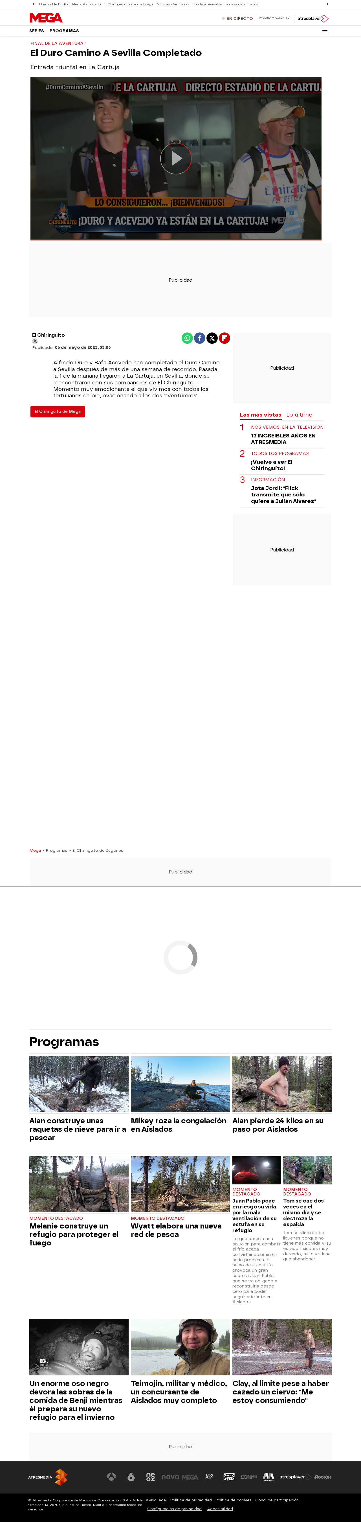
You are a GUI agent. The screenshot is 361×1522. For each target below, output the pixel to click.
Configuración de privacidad (174, 1509)
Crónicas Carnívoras (172, 4)
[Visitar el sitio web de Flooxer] (322, 1477)
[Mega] (64, 18)
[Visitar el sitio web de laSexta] (131, 1477)
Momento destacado (56, 1218)
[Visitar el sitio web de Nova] (170, 1477)
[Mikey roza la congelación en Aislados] (180, 1085)
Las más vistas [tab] (260, 414)
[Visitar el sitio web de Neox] (150, 1477)
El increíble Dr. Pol (54, 4)
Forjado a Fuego (140, 4)
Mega (35, 850)
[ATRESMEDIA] (48, 1477)
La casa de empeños (241, 4)
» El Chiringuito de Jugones (96, 850)
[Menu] (325, 30)
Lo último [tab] (299, 414)
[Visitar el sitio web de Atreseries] (209, 1477)
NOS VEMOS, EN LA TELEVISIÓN (287, 427)
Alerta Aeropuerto (86, 4)
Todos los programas (280, 453)
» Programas (55, 850)
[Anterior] (33, 4)
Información (268, 480)
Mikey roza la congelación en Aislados (178, 1124)
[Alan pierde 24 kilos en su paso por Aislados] (282, 1085)
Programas (64, 31)
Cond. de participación (277, 1500)
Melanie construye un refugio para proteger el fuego (73, 1234)
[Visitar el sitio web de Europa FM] (248, 1477)
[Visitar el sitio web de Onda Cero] (229, 1477)
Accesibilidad (220, 1509)
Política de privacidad (191, 1500)
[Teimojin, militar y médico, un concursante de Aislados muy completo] (180, 1347)
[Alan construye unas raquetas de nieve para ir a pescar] (79, 1085)
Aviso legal (156, 1500)
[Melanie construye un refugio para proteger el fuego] (79, 1185)
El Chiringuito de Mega (58, 411)
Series (36, 31)
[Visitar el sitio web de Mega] (190, 1477)
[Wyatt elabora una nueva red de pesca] (180, 1185)
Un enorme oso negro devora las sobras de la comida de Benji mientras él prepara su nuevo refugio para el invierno (75, 1400)
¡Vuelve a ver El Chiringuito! (271, 465)
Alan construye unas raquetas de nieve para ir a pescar (77, 1129)
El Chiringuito (114, 4)
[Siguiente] (327, 4)
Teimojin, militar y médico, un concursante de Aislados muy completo (179, 1392)
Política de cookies (233, 1500)
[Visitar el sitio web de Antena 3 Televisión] (111, 1477)
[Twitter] (35, 341)
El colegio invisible (207, 4)
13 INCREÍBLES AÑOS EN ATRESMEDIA (283, 438)
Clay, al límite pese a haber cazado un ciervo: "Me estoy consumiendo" (280, 1392)
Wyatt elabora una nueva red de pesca (176, 1230)
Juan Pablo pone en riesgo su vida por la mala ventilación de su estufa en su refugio (254, 1215)
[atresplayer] (313, 18)
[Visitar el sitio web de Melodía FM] (268, 1477)
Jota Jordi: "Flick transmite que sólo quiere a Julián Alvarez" (283, 494)
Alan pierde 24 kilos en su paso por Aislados (277, 1124)
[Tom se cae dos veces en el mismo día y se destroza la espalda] (307, 1170)
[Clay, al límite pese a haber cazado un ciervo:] (282, 1347)
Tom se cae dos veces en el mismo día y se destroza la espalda (303, 1212)
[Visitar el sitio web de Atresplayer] (296, 1477)
